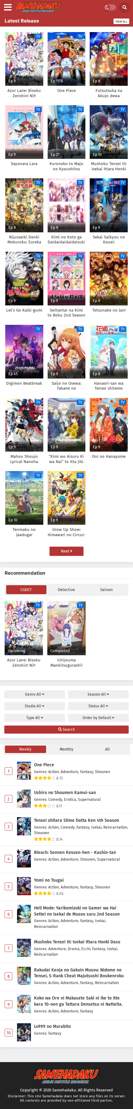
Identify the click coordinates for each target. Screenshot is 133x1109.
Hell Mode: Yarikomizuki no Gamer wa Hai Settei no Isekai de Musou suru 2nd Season (77, 911)
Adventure (69, 771)
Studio (33, 706)
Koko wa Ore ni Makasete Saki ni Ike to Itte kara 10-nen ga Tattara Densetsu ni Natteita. (78, 1001)
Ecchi (85, 948)
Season (97, 694)
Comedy (55, 799)
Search (68, 729)
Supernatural (89, 799)
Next (65, 551)
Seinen (106, 589)
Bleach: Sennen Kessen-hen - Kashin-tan (75, 852)
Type (33, 718)
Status (96, 706)
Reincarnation (115, 827)
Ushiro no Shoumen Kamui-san (65, 792)
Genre (33, 694)
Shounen (102, 771)
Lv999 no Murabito (52, 1026)
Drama (73, 948)
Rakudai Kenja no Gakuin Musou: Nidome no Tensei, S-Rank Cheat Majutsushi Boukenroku (79, 973)
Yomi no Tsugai (49, 880)
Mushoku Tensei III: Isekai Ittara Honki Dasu (77, 942)
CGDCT (26, 589)
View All (121, 21)
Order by (97, 718)
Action (53, 771)
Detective (66, 589)
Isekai (96, 827)
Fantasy (86, 771)
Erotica (70, 799)
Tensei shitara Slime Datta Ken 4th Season (76, 820)
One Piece (44, 765)
